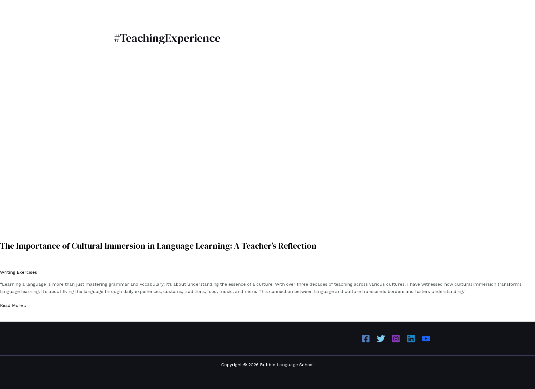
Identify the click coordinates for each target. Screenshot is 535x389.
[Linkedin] (411, 338)
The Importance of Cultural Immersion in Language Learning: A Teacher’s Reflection (158, 245)
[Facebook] (366, 338)
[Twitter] (381, 338)
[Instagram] (396, 338)
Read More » (13, 305)
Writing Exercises (18, 272)
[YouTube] (426, 338)
